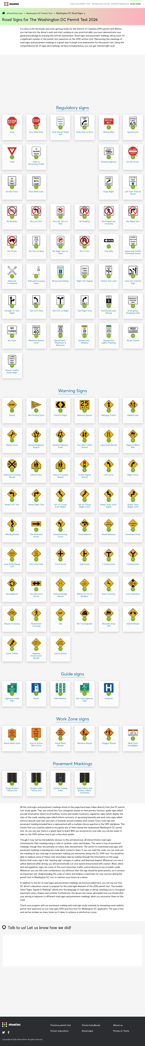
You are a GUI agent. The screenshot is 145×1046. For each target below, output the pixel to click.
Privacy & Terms (121, 1030)
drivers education (101, 4)
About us (118, 1025)
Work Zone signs (72, 719)
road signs (135, 4)
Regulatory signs (72, 107)
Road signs (87, 1030)
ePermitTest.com (15, 13)
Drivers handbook (120, 4)
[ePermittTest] (11, 4)
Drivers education (59, 1030)
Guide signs (72, 674)
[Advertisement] (72, 77)
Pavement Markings (72, 763)
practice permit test (80, 4)
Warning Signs (72, 390)
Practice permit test (60, 1025)
